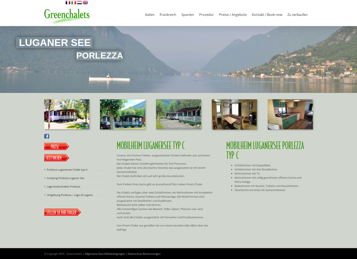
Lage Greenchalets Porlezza (63, 186)
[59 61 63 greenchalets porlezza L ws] (178, 100)
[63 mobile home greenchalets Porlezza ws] (122, 100)
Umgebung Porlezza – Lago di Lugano (70, 195)
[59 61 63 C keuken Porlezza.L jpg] (290, 100)
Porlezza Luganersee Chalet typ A (67, 169)
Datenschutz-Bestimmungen (144, 253)
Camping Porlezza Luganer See (65, 178)
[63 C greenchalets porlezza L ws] (66, 100)
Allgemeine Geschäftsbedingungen (105, 253)
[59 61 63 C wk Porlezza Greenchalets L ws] (234, 100)
